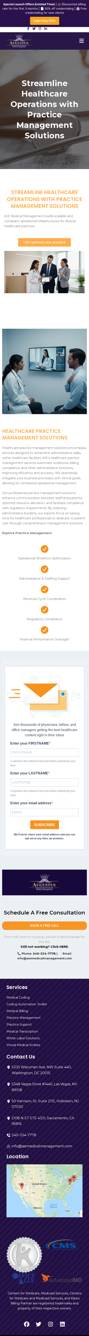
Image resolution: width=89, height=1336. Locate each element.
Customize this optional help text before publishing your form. (42, 763)
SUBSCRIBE (44, 825)
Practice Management (23, 1018)
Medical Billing (17, 1011)
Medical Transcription (22, 1031)
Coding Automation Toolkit (26, 1004)
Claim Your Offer (44, 20)
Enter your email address (30, 803)
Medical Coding (18, 997)
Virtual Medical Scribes (23, 1045)
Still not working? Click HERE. (45, 947)
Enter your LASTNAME (29, 773)
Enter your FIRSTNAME (29, 743)
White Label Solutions (23, 1038)
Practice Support (19, 1024)
